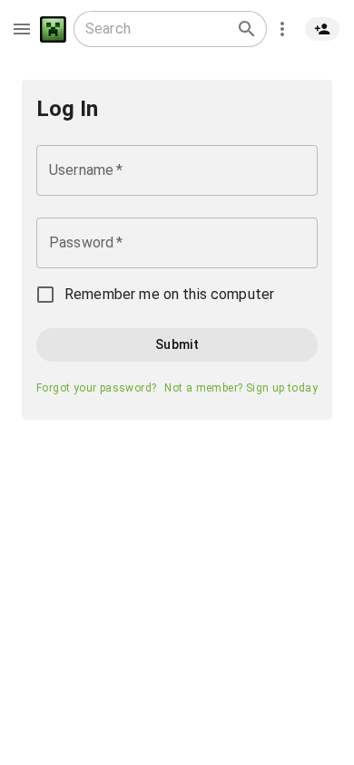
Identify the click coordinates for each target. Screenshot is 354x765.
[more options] (282, 29)
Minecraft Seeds (53, 29)
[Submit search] (246, 29)
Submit (177, 344)
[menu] (22, 29)
